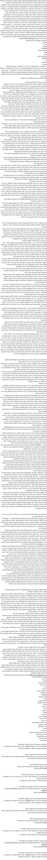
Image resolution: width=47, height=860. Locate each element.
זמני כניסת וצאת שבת (39, 723)
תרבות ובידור (42, 50)
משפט (45, 713)
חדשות (44, 42)
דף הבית (44, 721)
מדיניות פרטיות (41, 734)
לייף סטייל (43, 685)
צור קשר (44, 730)
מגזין (45, 54)
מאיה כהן (44, 76)
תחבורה (44, 715)
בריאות (44, 711)
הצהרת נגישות (42, 736)
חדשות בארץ (42, 701)
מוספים (44, 62)
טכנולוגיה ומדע (42, 691)
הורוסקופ (44, 693)
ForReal (44, 48)
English (44, 58)
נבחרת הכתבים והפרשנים (38, 732)
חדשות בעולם (42, 703)
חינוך (45, 709)
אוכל (45, 52)
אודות (45, 728)
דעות (45, 44)
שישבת (44, 64)
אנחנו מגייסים (42, 56)
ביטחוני (44, 707)
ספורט (45, 46)
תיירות (44, 689)
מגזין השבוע (43, 697)
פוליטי (45, 705)
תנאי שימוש (43, 738)
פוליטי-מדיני (42, 717)
